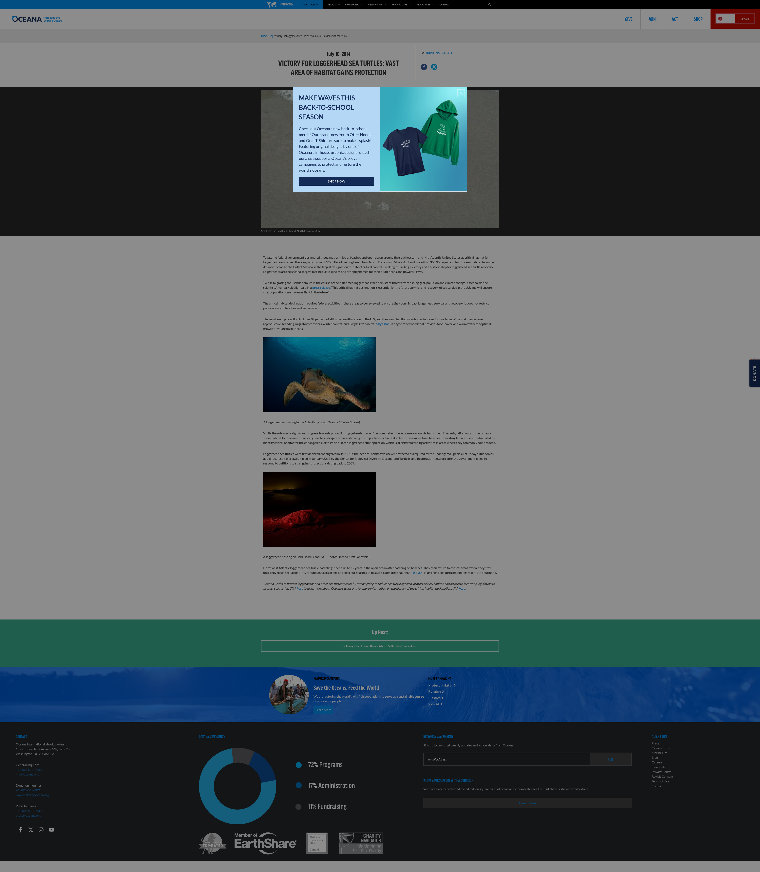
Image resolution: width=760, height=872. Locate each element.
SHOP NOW (336, 181)
